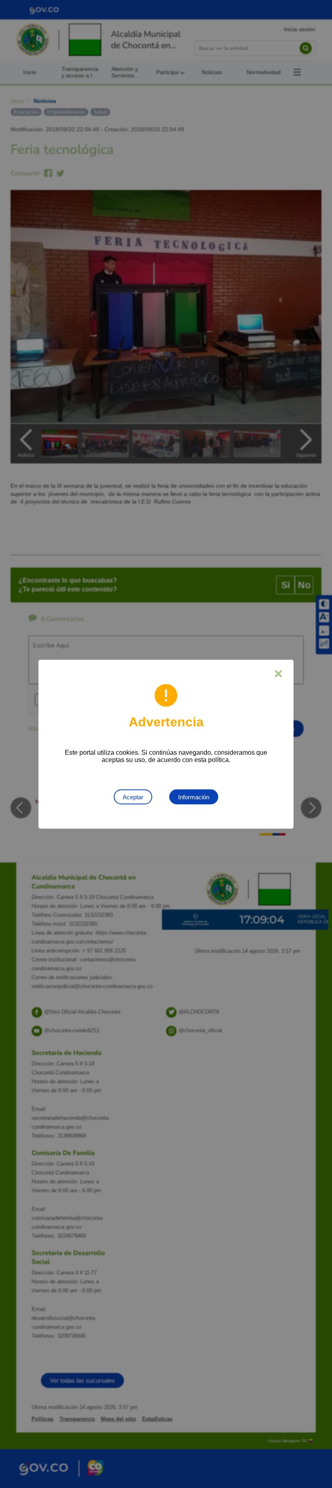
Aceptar (133, 796)
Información (193, 796)
